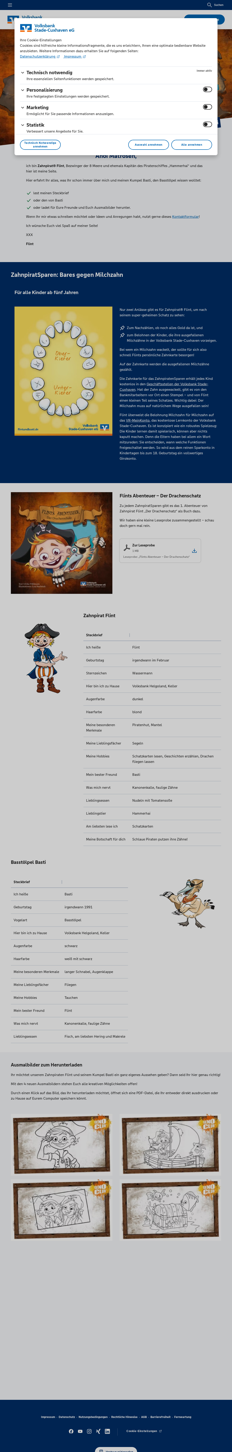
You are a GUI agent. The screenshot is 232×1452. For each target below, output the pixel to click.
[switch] (207, 89)
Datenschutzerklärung (38, 56)
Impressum (72, 56)
